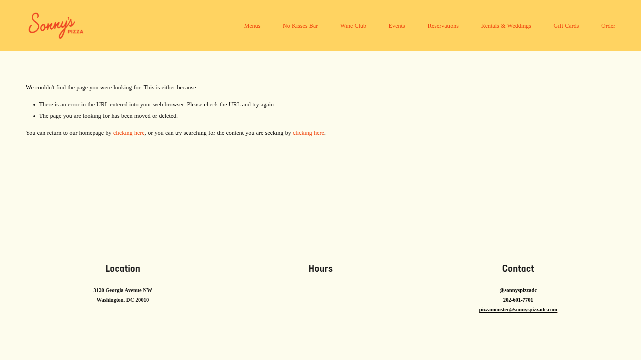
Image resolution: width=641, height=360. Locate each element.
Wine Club (353, 25)
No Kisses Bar (300, 25)
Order (608, 25)
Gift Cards (566, 25)
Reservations (443, 25)
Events (397, 25)
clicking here (129, 132)
